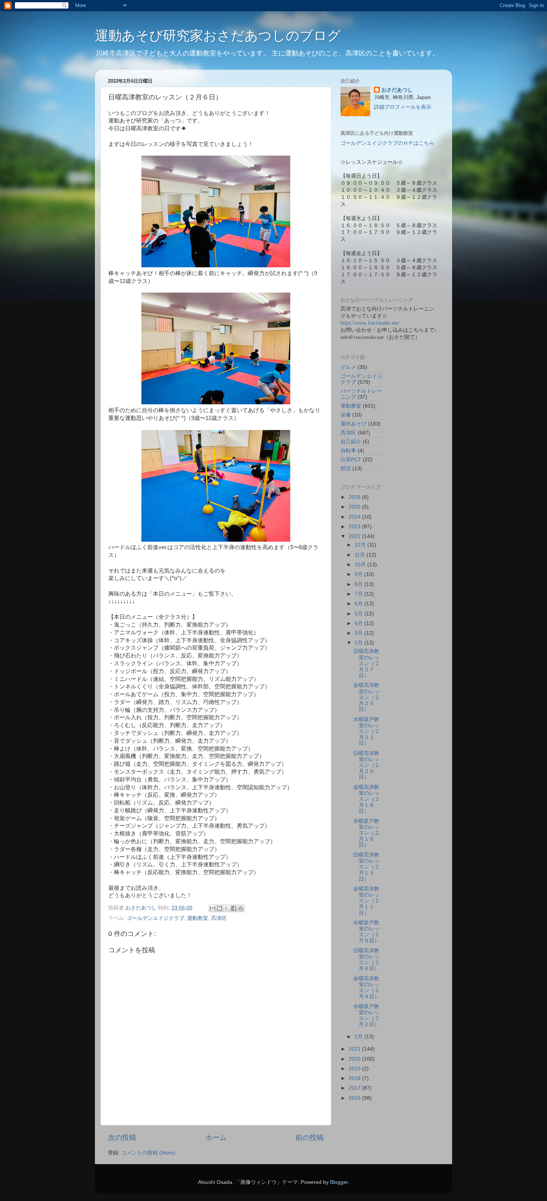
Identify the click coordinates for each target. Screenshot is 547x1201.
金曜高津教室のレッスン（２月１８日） (366, 799)
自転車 (348, 450)
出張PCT (350, 459)
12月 (361, 545)
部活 (345, 468)
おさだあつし (397, 90)
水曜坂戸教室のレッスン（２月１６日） (366, 833)
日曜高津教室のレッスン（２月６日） (366, 960)
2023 (355, 526)
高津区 (219, 918)
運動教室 (197, 918)
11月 (361, 555)
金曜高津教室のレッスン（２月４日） (366, 988)
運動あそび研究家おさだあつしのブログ (218, 35)
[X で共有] (226, 908)
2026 (355, 497)
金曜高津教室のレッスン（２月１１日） (366, 901)
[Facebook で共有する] (233, 908)
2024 (355, 517)
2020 (355, 1059)
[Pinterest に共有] (240, 908)
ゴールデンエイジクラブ (155, 918)
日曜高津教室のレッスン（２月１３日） (366, 867)
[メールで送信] (212, 908)
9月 (359, 574)
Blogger (339, 1182)
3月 (359, 633)
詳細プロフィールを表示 (402, 107)
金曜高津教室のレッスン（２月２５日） (366, 697)
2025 (355, 507)
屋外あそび (353, 424)
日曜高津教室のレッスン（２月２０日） (366, 765)
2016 (355, 1098)
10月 (361, 564)
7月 (359, 594)
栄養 (345, 415)
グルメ (348, 367)
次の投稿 (122, 1137)
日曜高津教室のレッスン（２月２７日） (366, 663)
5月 (359, 614)
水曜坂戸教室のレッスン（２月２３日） (366, 731)
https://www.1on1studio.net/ (370, 323)
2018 (355, 1078)
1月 (359, 1036)
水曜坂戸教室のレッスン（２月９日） (366, 932)
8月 (359, 584)
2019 (355, 1068)
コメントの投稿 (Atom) (148, 1153)
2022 (355, 536)
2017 (355, 1088)
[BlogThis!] (219, 908)
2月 (359, 643)
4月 (359, 623)
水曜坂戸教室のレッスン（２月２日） (366, 1016)
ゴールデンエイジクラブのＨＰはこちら (387, 143)
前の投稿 (309, 1137)
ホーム (216, 1137)
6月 (359, 603)
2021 (355, 1049)
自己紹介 (350, 442)
